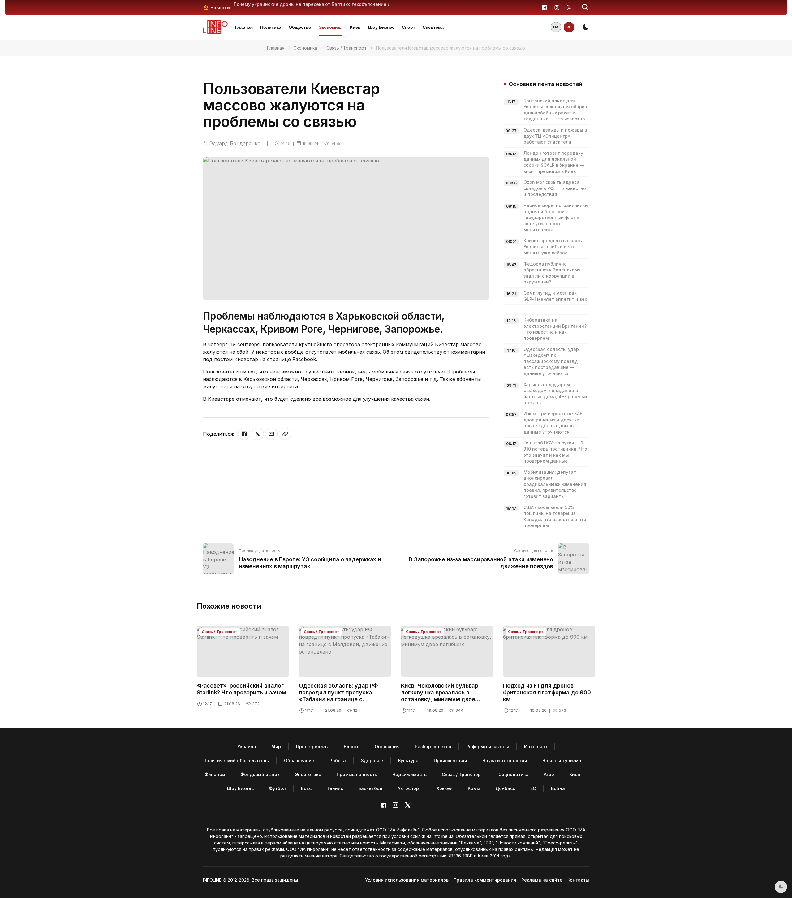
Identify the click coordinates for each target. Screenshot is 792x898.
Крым (474, 788)
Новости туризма (561, 760)
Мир (276, 746)
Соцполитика (513, 774)
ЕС (533, 788)
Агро (549, 774)
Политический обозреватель (236, 760)
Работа (337, 760)
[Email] (271, 434)
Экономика (330, 27)
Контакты (578, 880)
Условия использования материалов (407, 880)
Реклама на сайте (541, 880)
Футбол (277, 788)
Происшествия (450, 760)
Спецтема (433, 27)
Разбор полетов (433, 746)
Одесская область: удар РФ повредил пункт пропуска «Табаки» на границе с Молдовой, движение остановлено (338, 698)
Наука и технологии (504, 760)
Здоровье (372, 760)
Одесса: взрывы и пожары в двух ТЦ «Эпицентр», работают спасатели (555, 136)
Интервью (535, 746)
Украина (246, 746)
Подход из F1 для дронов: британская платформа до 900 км (547, 692)
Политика (270, 27)
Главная (244, 27)
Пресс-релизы (312, 746)
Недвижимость (409, 774)
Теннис (335, 788)
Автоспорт (409, 788)
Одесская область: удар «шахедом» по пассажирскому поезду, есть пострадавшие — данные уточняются (551, 361)
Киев (355, 27)
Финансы (214, 774)
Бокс (306, 788)
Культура (408, 760)
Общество (300, 27)
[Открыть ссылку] (285, 434)
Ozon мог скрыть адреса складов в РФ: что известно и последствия (554, 188)
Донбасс (505, 788)
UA (556, 27)
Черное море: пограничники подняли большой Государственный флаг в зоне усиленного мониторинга (555, 217)
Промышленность (357, 774)
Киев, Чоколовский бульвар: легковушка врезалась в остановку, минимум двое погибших (440, 695)
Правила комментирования (485, 880)
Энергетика (308, 774)
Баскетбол (370, 788)
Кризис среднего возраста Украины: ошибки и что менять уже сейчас (553, 246)
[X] (258, 434)
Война (558, 788)
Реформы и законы (487, 746)
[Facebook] (244, 434)
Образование (299, 760)
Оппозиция (387, 746)
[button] (585, 7)
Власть (351, 746)
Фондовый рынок (260, 774)
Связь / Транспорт (346, 47)
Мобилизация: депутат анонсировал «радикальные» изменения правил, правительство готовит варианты (554, 484)
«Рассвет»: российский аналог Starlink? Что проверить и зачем (241, 689)
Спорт (408, 27)
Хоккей (445, 788)
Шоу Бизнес (381, 27)
